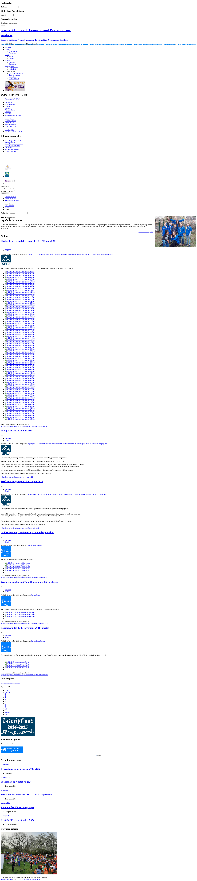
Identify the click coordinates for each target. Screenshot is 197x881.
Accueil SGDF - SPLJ (12, 99)
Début (7, 690)
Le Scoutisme (9, 119)
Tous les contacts (14, 75)
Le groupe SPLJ (32, 254)
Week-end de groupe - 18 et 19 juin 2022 (22, 481)
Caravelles (12, 64)
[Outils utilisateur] (1, 435)
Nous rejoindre (10, 104)
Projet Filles (13, 69)
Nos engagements (10, 126)
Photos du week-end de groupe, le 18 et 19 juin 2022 (28, 241)
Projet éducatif (9, 122)
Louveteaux (13, 51)
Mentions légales (6, 879)
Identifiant (4, 187)
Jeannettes (12, 53)
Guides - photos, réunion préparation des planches (27, 532)
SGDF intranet (14, 79)
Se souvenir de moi (7, 191)
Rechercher (4, 213)
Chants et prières (10, 151)
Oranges (7, 49)
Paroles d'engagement (12, 149)
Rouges (7, 60)
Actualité (8, 106)
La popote (8, 147)
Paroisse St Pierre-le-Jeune (13, 131)
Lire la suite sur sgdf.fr (146, 232)
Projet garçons (13, 68)
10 (6, 709)
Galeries (109, 254)
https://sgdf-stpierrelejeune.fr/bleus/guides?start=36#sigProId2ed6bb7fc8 (24, 577)
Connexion (5, 193)
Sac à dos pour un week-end (14, 144)
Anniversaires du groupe (13, 115)
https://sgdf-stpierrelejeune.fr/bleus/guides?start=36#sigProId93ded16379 (24, 623)
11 (5, 710)
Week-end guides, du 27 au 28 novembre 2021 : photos (29, 582)
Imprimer (8, 249)
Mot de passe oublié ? (12, 200)
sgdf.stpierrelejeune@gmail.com (29, 879)
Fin (6, 714)
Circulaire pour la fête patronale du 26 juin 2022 (17, 477)
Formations (12, 77)
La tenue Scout (10, 142)
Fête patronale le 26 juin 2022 (16, 430)
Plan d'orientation (10, 124)
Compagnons (9, 66)
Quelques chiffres (10, 121)
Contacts (8, 112)
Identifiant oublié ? (11, 198)
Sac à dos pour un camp (12, 146)
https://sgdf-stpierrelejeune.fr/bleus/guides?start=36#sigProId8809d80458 (24, 675)
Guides (11, 58)
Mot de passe (5, 189)
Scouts (11, 56)
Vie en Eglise (9, 130)
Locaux (7, 108)
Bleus (7, 55)
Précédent (8, 692)
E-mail (7, 251)
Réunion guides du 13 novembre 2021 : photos (25, 628)
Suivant (7, 712)
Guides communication (10, 683)
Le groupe (8, 102)
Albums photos (10, 110)
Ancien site (8, 113)
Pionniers (12, 62)
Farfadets (8, 47)
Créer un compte (10, 197)
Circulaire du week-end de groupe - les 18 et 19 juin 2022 (20, 528)
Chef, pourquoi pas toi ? (17, 73)
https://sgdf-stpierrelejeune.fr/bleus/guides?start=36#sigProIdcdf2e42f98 (24, 426)
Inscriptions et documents (13, 140)
